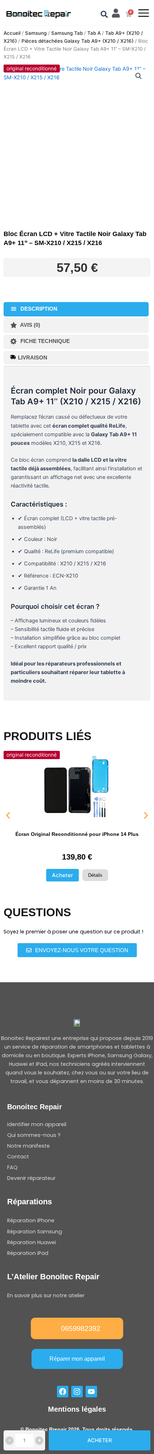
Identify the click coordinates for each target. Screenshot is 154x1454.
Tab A (94, 33)
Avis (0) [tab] (29, 325)
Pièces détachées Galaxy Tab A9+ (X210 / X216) (77, 41)
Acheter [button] (62, 875)
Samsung (36, 33)
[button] (138, 76)
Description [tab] (38, 309)
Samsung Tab (67, 33)
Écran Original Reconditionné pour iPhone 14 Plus (77, 834)
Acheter (99, 1440)
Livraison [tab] (32, 358)
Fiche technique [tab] (44, 341)
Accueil (12, 33)
